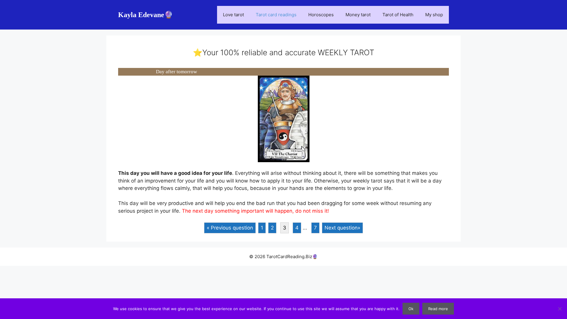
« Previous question (230, 228)
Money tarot (358, 14)
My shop (434, 14)
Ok (410, 308)
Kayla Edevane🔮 (145, 15)
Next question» (342, 228)
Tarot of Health (397, 14)
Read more (438, 308)
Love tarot (233, 14)
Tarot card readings (276, 14)
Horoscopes (321, 14)
